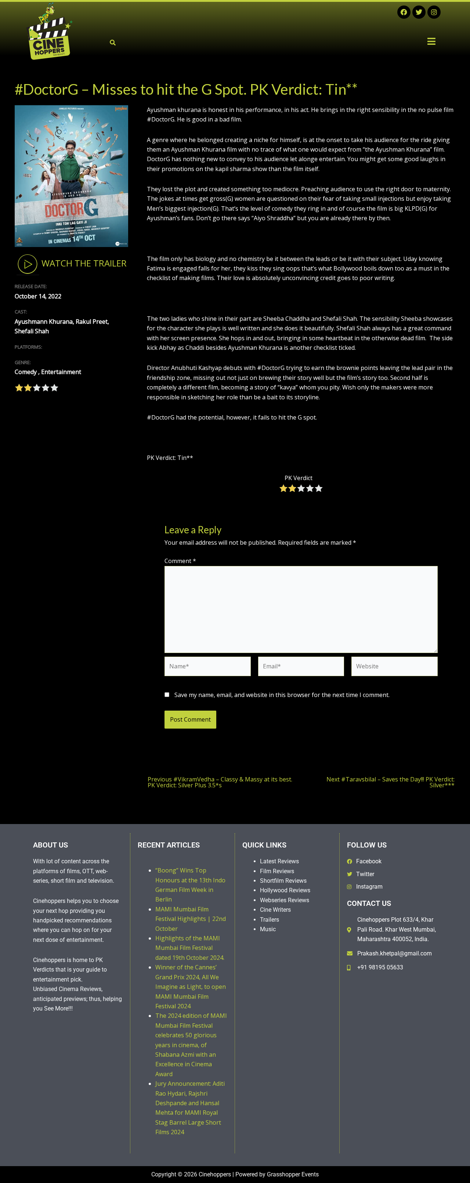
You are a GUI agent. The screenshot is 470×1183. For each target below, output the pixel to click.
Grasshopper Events (293, 1174)
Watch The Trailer (83, 263)
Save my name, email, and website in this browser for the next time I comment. (282, 695)
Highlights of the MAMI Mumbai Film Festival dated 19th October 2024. (189, 948)
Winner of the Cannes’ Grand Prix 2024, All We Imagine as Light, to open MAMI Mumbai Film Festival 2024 (190, 986)
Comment (180, 561)
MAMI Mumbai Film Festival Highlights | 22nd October (190, 919)
